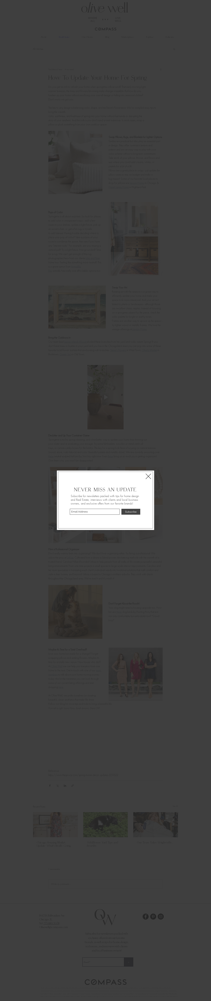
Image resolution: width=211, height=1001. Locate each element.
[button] (148, 476)
